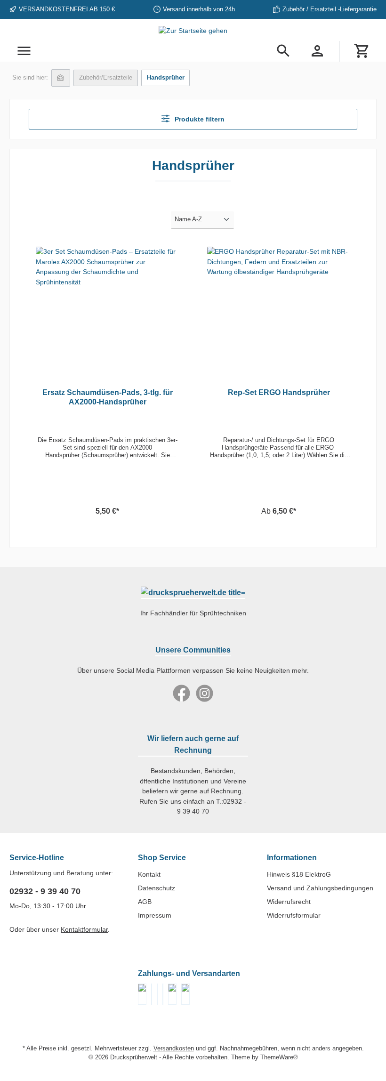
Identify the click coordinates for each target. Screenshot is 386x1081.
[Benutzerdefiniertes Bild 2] (157, 994)
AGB (145, 901)
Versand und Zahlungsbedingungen (320, 888)
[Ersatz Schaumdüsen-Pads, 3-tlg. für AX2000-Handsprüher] (107, 305)
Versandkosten (173, 1048)
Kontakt (149, 874)
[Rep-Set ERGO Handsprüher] (278, 305)
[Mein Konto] (317, 51)
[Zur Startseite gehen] (193, 31)
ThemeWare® (279, 1057)
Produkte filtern (199, 119)
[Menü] (24, 51)
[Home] (60, 78)
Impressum (154, 915)
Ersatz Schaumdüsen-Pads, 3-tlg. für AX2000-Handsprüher (107, 397)
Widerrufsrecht (289, 901)
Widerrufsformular (294, 915)
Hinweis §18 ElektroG (299, 874)
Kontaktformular (84, 929)
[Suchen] (283, 51)
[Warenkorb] (362, 51)
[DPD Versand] (172, 994)
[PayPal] (142, 994)
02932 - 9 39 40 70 (44, 891)
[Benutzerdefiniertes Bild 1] (151, 994)
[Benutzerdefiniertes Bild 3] (162, 994)
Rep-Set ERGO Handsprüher (279, 392)
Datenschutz (156, 888)
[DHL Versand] (185, 994)
